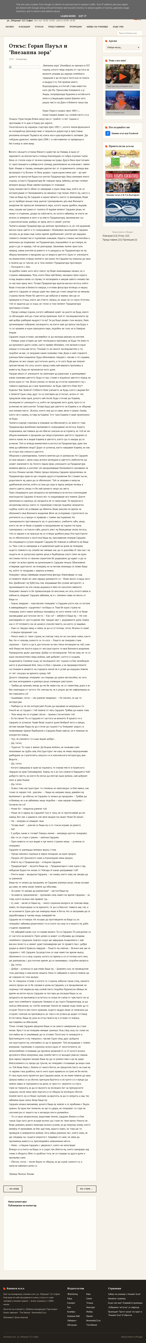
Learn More (68, 16)
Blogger (130, 232)
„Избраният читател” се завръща (123, 1307)
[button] (122, 76)
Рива (88, 1294)
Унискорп (90, 1307)
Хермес (89, 1316)
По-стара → (86, 1189)
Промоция (128, 239)
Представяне (110, 239)
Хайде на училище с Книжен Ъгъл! (124, 1294)
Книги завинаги (10, 1312)
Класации (24, 26)
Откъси (39, 26)
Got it (83, 16)
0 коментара (21, 59)
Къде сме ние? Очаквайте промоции (125, 1303)
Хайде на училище (97, 26)
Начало (10, 26)
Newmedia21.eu (39, 1312)
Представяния (56, 26)
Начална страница (116, 1298)
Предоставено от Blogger (132, 1337)
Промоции (76, 26)
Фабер (89, 1311)
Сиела (89, 1298)
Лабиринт (72, 1320)
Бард (69, 1298)
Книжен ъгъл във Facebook (122, 133)
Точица (89, 1303)
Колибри (71, 1311)
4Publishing (72, 1294)
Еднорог (71, 1303)
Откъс (121, 235)
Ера (69, 1307)
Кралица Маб (73, 1316)
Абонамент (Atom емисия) (15, 1317)
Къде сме (118, 26)
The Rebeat (24, 1312)
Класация (108, 235)
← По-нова (13, 1189)
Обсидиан (72, 1325)
